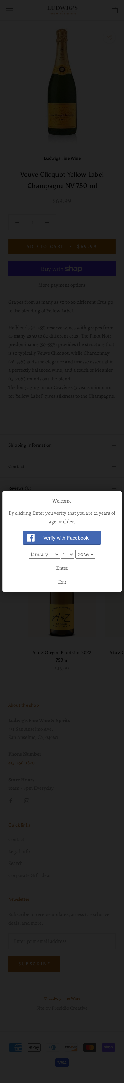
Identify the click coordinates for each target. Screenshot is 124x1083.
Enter (62, 568)
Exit (62, 581)
